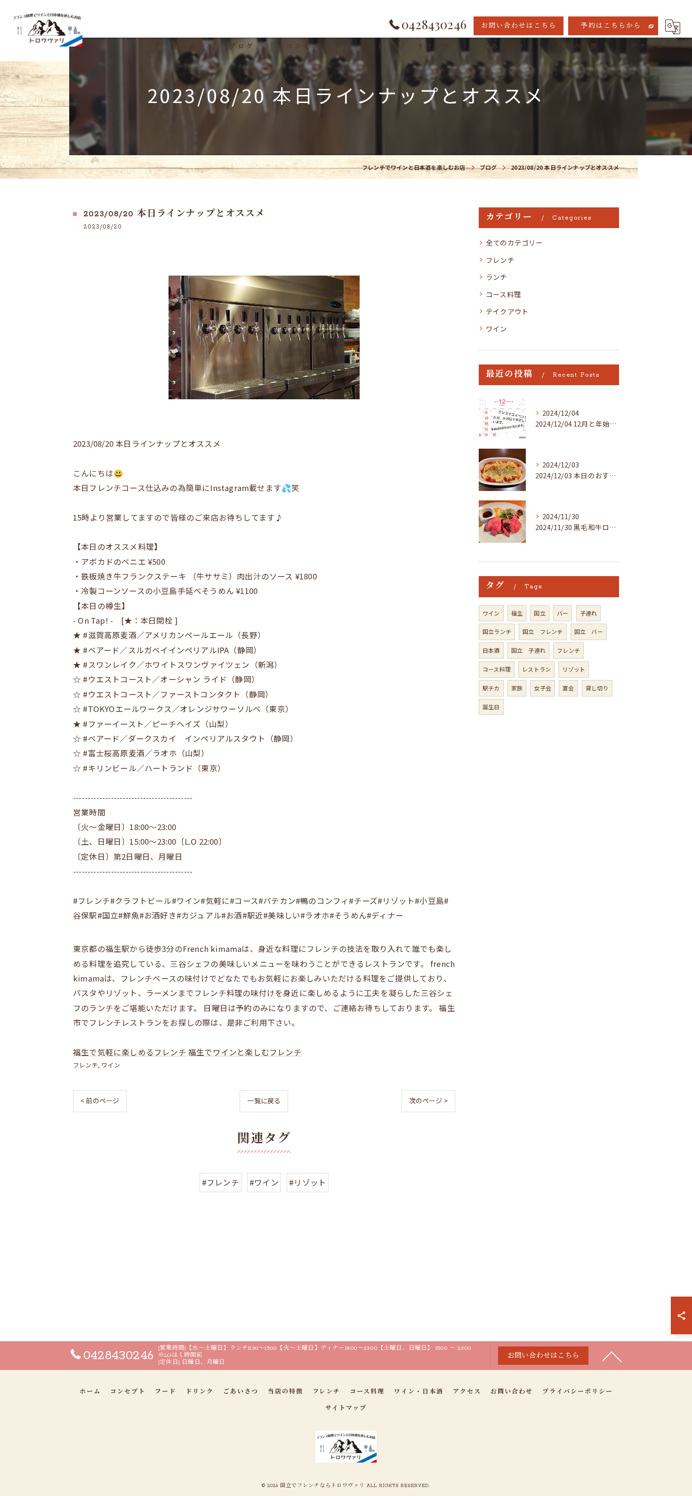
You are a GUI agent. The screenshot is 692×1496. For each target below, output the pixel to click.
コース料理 (503, 294)
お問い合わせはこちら (518, 26)
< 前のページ (99, 1100)
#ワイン (264, 1182)
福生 (517, 613)
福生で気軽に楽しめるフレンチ (129, 1052)
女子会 (542, 688)
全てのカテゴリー (514, 242)
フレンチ (85, 1065)
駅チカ (491, 688)
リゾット (573, 669)
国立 (539, 613)
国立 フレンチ (543, 631)
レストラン (536, 669)
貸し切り (597, 688)
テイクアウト (507, 311)
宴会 (568, 688)
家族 (517, 688)
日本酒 (491, 650)
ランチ (496, 277)
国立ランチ (497, 631)
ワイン (110, 1065)
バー (562, 613)
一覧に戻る (264, 1100)
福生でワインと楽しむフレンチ (245, 1052)
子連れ (588, 613)
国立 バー (588, 631)
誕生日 (491, 707)
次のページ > (428, 1100)
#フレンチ (220, 1182)
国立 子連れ (528, 650)
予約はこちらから (611, 26)
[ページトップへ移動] (612, 1355)
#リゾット (307, 1182)
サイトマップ (346, 1408)
